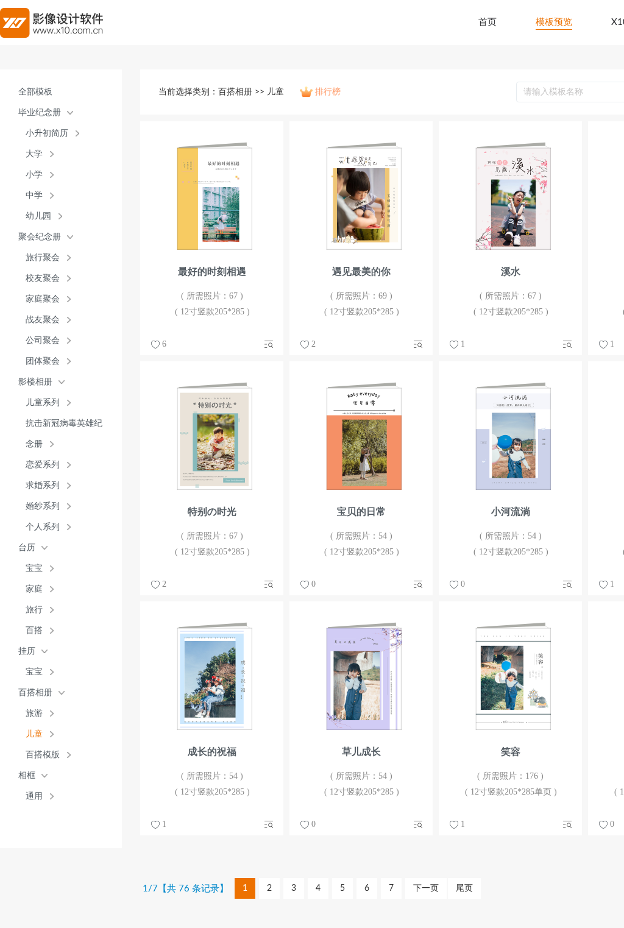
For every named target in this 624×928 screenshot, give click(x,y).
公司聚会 (43, 340)
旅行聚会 (43, 257)
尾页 (464, 888)
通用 (34, 796)
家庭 (34, 588)
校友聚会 (43, 278)
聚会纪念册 (39, 236)
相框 (26, 775)
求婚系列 (43, 485)
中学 (34, 195)
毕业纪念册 (39, 112)
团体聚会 (43, 361)
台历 (26, 547)
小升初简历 (47, 133)
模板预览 (554, 22)
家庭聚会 (43, 298)
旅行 (34, 609)
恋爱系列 (43, 464)
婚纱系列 (43, 506)
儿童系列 (43, 402)
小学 (34, 174)
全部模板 (35, 91)
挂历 (26, 651)
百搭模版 (43, 754)
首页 (487, 22)
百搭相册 (35, 692)
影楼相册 (35, 381)
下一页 (426, 888)
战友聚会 (43, 319)
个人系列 (43, 526)
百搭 (34, 630)
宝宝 (34, 568)
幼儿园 (38, 216)
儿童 (34, 734)
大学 (34, 153)
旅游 (34, 713)
